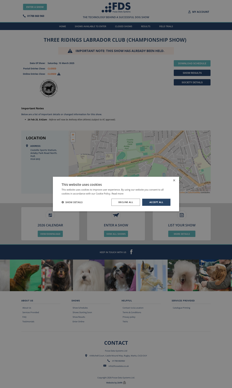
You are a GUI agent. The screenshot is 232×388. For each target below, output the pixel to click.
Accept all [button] (156, 202)
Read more (117, 193)
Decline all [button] (125, 202)
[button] (72, 202)
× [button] (174, 180)
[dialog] (116, 194)
